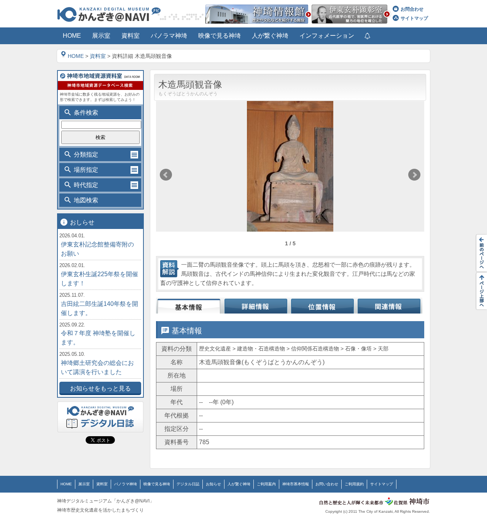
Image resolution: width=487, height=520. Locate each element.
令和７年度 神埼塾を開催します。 (98, 338)
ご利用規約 (354, 484)
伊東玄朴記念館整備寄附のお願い (97, 249)
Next (414, 175)
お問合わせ (412, 9)
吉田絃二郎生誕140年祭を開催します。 (99, 308)
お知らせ (213, 484)
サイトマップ (414, 18)
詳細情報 (256, 306)
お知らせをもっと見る (100, 388)
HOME (76, 56)
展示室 (84, 484)
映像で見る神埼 (156, 484)
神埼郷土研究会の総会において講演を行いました (97, 367)
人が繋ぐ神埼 (239, 484)
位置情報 (322, 306)
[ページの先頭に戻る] (479, 291)
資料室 (98, 56)
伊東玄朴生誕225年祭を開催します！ (99, 278)
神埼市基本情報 (295, 484)
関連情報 (389, 306)
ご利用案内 (266, 484)
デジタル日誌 (188, 484)
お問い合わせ (326, 484)
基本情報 (189, 306)
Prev (166, 175)
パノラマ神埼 (125, 484)
